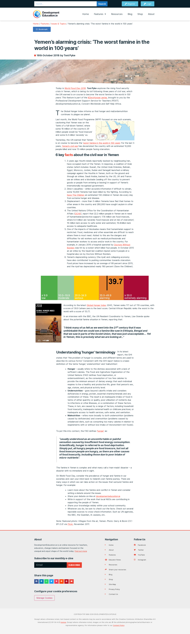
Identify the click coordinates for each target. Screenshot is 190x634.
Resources (117, 14)
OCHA (78, 213)
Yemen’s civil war (70, 146)
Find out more (81, 551)
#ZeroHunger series (97, 97)
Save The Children (75, 195)
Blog (130, 14)
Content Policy (118, 625)
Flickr (70, 524)
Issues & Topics (58, 23)
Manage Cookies (44, 598)
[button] (36, 581)
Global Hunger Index (96, 305)
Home (85, 14)
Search (102, 4)
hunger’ (100, 431)
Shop (140, 14)
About (151, 14)
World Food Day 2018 (75, 88)
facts (69, 155)
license (63, 622)
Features (98, 14)
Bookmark (42, 29)
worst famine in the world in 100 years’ (101, 143)
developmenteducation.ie (108, 496)
